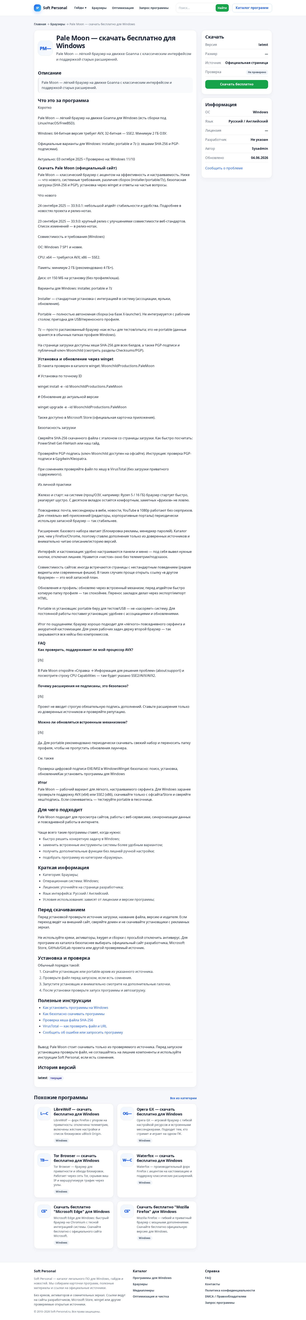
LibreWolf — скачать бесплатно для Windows (76, 1111)
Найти (222, 8)
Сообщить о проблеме (224, 168)
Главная (40, 24)
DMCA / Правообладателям (225, 1296)
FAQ (208, 1278)
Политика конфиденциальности (230, 1290)
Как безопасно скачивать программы (73, 1014)
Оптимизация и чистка (151, 1296)
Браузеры (99, 8)
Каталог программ (252, 7)
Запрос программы (154, 8)
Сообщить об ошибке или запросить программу (83, 1032)
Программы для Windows (152, 1278)
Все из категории (183, 1098)
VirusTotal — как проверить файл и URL (75, 1026)
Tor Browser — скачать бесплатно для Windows (76, 1158)
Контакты (212, 1284)
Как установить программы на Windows (75, 1007)
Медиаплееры (143, 1290)
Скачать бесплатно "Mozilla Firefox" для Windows (163, 1209)
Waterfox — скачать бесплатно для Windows (159, 1158)
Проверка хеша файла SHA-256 (68, 1020)
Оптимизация (123, 8)
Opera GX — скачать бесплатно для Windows (159, 1111)
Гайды (80, 8)
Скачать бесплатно (237, 84)
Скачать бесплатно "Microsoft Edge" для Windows (81, 1209)
